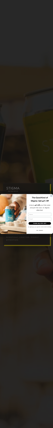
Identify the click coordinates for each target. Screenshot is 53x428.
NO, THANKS (40, 230)
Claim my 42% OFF (39, 223)
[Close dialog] (51, 196)
